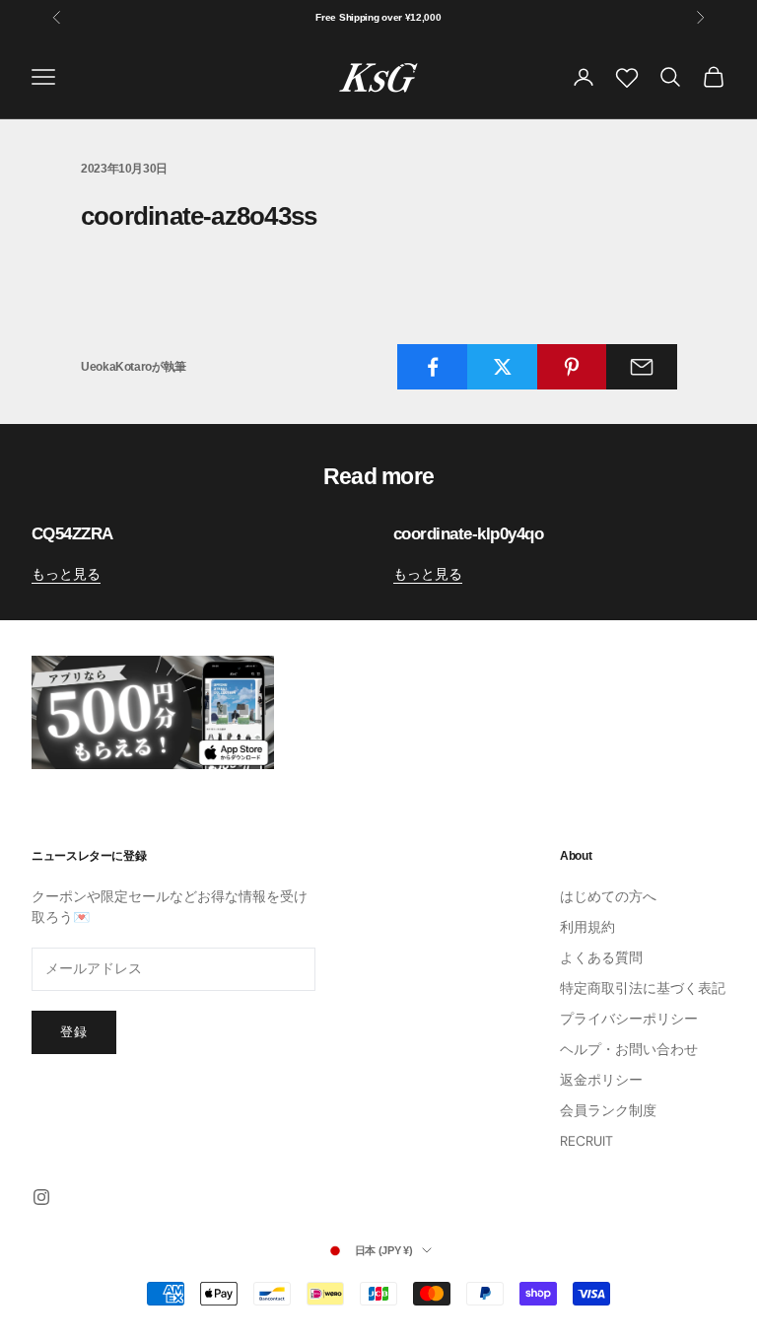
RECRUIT (586, 1141)
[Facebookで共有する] (432, 366)
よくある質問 (601, 957)
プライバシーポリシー (629, 1018)
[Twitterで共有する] (502, 366)
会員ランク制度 (608, 1110)
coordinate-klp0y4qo (468, 534)
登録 (74, 1031)
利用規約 (587, 927)
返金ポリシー (601, 1080)
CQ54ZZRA (72, 534)
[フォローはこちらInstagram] (41, 1197)
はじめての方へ (608, 896)
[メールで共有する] (641, 366)
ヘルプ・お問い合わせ (629, 1049)
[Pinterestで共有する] (572, 366)
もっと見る (66, 574)
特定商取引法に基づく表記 (642, 988)
